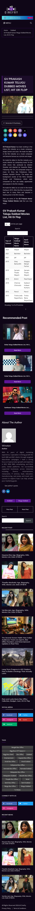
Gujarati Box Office (25, 758)
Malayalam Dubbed (9, 776)
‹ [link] (22, 309)
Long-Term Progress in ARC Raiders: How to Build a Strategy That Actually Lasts (17, 671)
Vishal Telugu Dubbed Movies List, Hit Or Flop (17, 376)
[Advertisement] (17, 55)
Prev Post (10, 509)
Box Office (20, 754)
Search (4, 516)
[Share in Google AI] (15, 130)
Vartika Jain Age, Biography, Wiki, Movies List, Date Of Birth (15, 611)
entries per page (16, 224)
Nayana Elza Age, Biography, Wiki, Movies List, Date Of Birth (15, 556)
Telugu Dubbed (23, 501)
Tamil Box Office (10, 783)
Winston (6, 445)
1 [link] (25, 309)
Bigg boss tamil (8, 754)
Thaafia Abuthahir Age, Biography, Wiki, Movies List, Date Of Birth (15, 583)
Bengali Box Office (17, 747)
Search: (17, 229)
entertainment (8, 758)
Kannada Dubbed (25, 768)
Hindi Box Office (10, 761)
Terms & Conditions (20, 908)
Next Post (25, 509)
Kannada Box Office (10, 768)
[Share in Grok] (25, 130)
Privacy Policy (6, 908)
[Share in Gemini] (20, 130)
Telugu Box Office (10, 786)
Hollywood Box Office (17, 765)
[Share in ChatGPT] (5, 130)
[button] (12, 242)
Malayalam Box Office (17, 772)
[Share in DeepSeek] (10, 135)
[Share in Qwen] (25, 135)
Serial (27, 779)
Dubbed (9, 501)
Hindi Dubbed (25, 761)
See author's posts (11, 486)
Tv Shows (17, 790)
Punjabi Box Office (12, 779)
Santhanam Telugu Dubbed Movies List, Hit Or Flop (17, 407)
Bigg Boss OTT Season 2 (17, 751)
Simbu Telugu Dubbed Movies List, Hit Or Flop (17, 345)
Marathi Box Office (26, 776)
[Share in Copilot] (20, 135)
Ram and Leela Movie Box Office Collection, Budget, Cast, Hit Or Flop (16, 700)
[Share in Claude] (10, 130)
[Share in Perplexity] (5, 135)
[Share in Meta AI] (5, 139)
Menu (8, 23)
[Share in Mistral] (15, 135)
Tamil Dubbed (25, 783)
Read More (17, 350)
